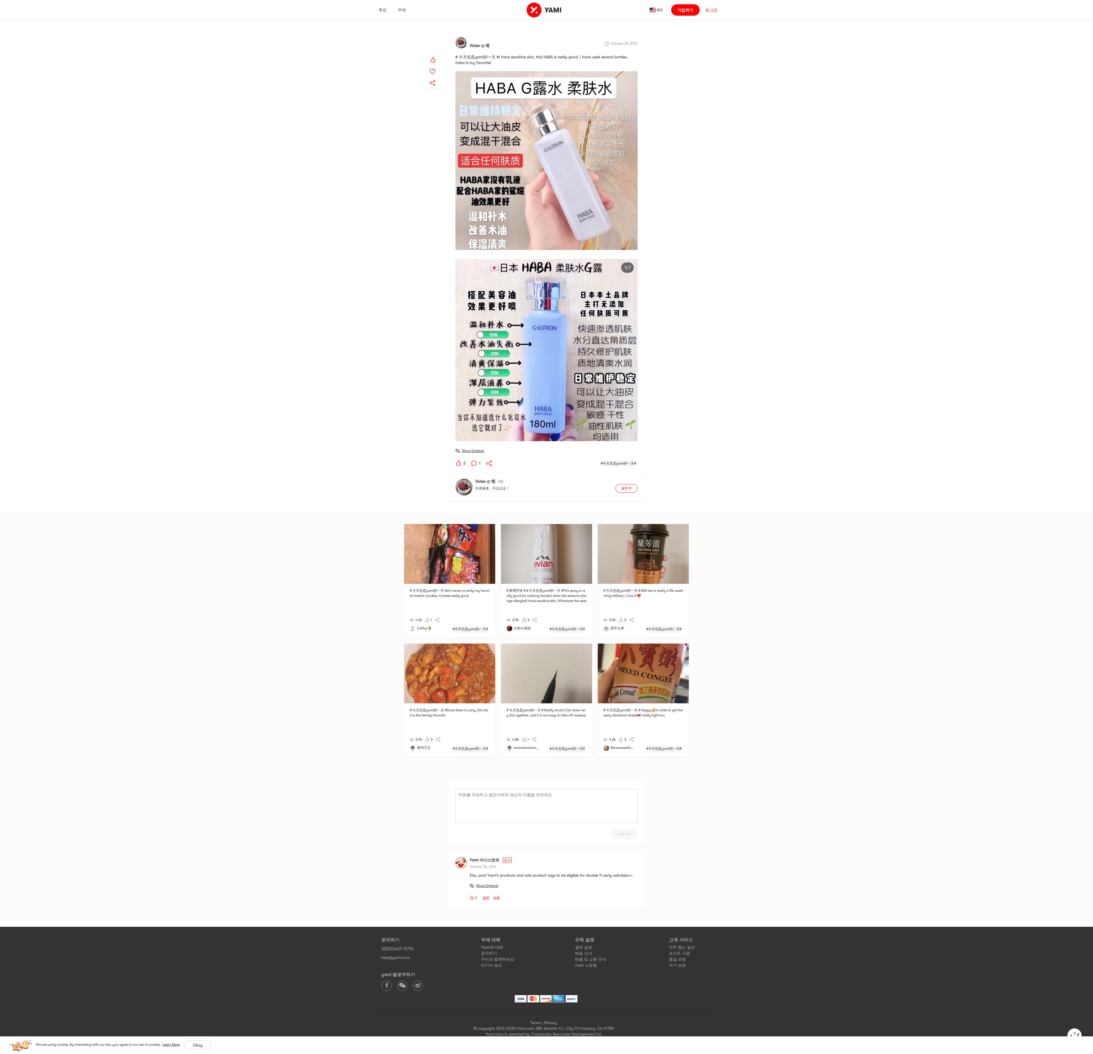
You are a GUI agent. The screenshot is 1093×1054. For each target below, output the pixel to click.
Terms (535, 1022)
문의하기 (489, 953)
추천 (383, 10)
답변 (485, 898)
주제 (402, 10)
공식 (507, 860)
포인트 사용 (679, 953)
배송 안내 (583, 953)
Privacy (550, 1022)
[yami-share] (492, 460)
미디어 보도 (491, 965)
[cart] (1074, 1035)
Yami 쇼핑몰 (586, 965)
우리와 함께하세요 (497, 959)
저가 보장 (677, 965)
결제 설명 (583, 947)
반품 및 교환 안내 (590, 959)
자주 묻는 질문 (682, 947)
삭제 (496, 898)
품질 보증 (677, 959)
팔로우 (626, 488)
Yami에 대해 (492, 947)
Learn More (171, 1045)
